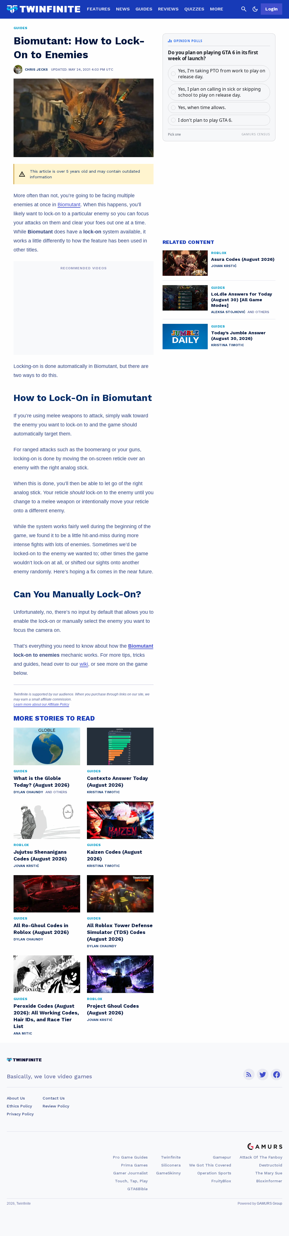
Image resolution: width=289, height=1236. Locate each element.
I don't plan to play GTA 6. (205, 120)
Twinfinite (171, 1157)
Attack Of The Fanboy (261, 1157)
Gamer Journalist (130, 1173)
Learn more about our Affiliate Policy (41, 704)
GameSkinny (168, 1173)
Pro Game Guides (130, 1157)
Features (98, 9)
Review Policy (56, 1106)
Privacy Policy (20, 1114)
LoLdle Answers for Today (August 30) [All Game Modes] (241, 299)
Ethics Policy (19, 1106)
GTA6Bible (137, 1189)
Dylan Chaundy (28, 792)
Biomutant (69, 204)
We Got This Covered (210, 1165)
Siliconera (171, 1165)
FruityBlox (221, 1181)
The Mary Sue (268, 1173)
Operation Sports (214, 1173)
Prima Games (134, 1165)
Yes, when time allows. (202, 107)
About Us (16, 1098)
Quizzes (194, 9)
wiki (84, 664)
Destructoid (270, 1165)
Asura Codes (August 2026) (243, 259)
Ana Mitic (23, 1033)
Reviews (168, 9)
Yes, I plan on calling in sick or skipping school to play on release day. (219, 92)
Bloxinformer (269, 1181)
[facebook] (276, 1074)
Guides (143, 9)
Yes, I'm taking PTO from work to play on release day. (221, 74)
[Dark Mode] (255, 9)
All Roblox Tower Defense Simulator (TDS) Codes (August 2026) (120, 932)
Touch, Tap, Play (131, 1181)
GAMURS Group (269, 1203)
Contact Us (54, 1098)
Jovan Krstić (26, 866)
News (123, 9)
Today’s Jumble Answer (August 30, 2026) (238, 335)
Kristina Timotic (103, 792)
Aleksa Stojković (228, 312)
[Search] (243, 9)
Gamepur (222, 1157)
